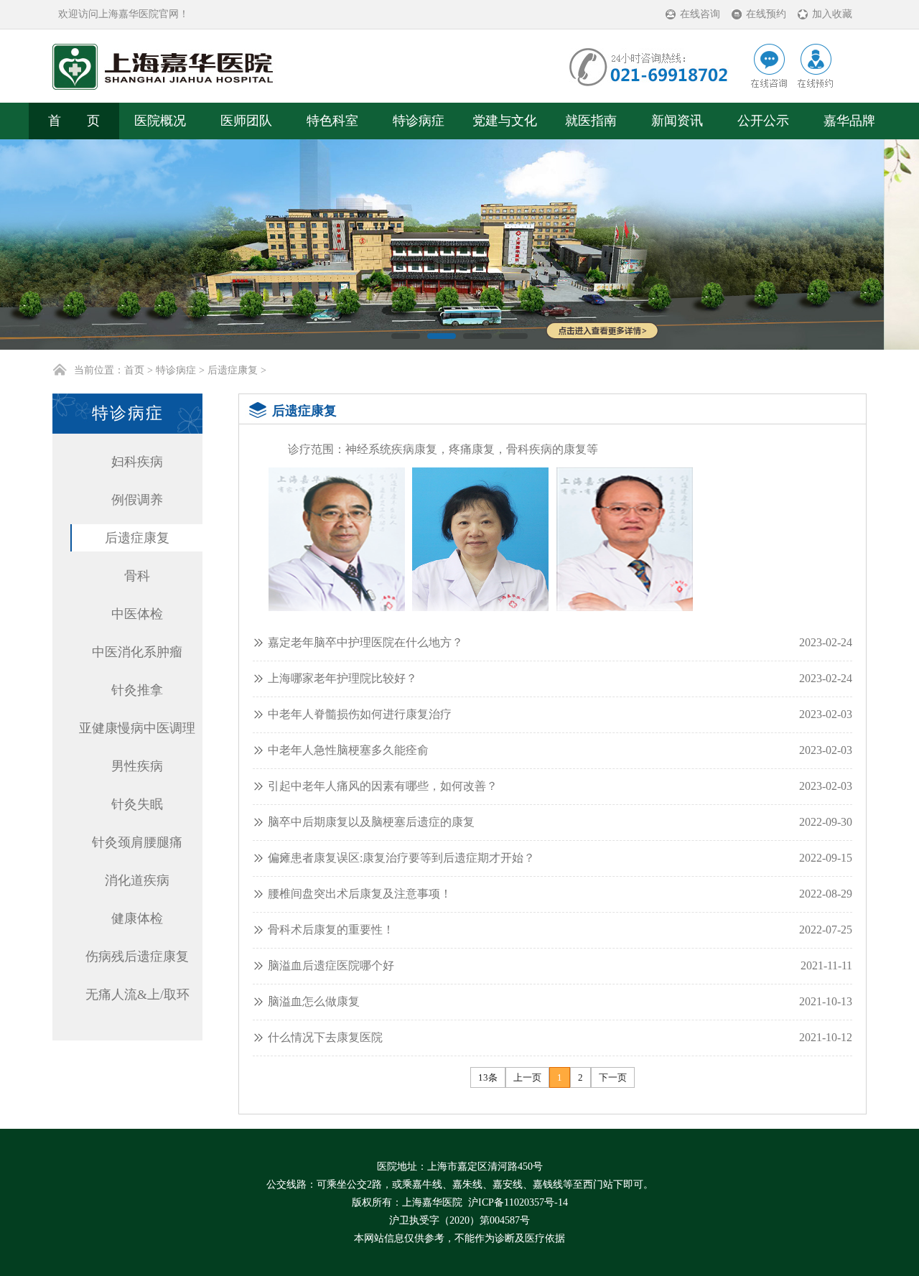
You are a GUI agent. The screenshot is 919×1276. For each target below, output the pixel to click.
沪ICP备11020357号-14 (518, 1203)
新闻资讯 (677, 120)
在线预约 (766, 14)
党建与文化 (504, 120)
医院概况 (160, 120)
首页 (134, 370)
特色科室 (332, 120)
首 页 (74, 120)
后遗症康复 (232, 370)
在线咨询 (700, 14)
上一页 (527, 1078)
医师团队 (246, 120)
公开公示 (763, 120)
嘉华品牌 (849, 120)
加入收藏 (832, 14)
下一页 (613, 1078)
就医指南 (591, 120)
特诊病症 (418, 120)
